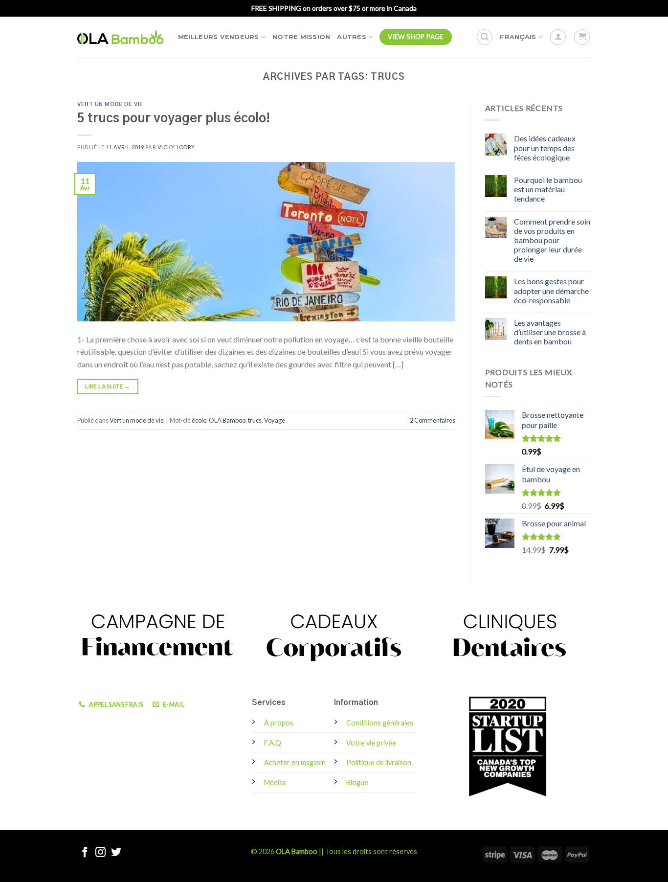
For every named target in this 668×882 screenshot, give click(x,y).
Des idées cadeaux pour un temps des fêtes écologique (545, 147)
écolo (199, 420)
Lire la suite (107, 386)
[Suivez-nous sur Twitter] (116, 853)
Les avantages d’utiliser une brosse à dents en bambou (550, 332)
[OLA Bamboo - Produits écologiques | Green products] (120, 37)
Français (518, 37)
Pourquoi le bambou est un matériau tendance (548, 189)
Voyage (274, 420)
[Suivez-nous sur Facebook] (85, 853)
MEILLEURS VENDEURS (218, 37)
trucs (255, 420)
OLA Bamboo (227, 420)
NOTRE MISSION (301, 37)
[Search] (484, 37)
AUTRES (351, 37)
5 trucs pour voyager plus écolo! (173, 119)
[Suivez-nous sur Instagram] (100, 853)
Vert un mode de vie (110, 104)
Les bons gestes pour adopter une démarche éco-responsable (551, 290)
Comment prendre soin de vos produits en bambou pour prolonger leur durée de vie (552, 240)
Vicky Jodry (176, 147)
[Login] (558, 37)
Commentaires (432, 420)
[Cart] (582, 37)
